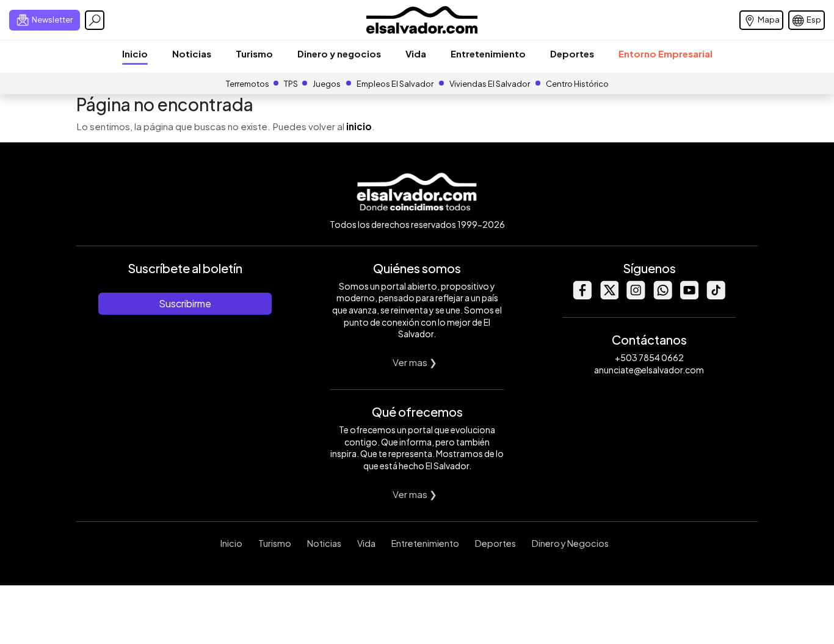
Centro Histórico (577, 84)
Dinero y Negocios (570, 543)
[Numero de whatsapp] (662, 296)
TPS (291, 84)
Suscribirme (185, 303)
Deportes (572, 53)
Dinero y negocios (339, 53)
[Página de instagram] (635, 296)
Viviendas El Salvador (489, 84)
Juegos (327, 84)
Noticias (191, 53)
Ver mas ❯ (415, 362)
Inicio (135, 53)
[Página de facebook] (582, 296)
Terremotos (247, 84)
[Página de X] (608, 296)
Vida (415, 53)
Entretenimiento (488, 53)
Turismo (254, 53)
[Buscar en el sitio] (94, 20)
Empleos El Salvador (395, 84)
